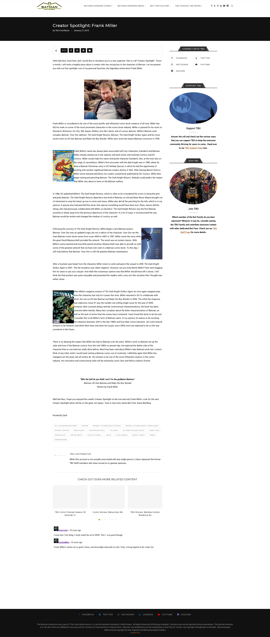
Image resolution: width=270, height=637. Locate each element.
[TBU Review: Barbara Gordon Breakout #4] (145, 496)
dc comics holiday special (134, 430)
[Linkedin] (221, 5)
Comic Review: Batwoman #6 (107, 512)
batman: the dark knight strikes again (142, 426)
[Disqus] (107, 560)
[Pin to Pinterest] (83, 50)
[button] (56, 502)
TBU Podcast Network (188, 6)
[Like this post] (65, 50)
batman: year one (62, 430)
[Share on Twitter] (77, 50)
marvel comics (138, 435)
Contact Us (135, 633)
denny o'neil (154, 430)
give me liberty (76, 435)
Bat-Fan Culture (159, 6)
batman (85, 426)
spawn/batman (61, 440)
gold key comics (94, 435)
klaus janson (122, 435)
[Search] (232, 5)
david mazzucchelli (97, 430)
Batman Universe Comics (98, 6)
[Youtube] (224, 5)
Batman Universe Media (131, 6)
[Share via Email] (89, 50)
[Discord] (228, 5)
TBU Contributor (62, 30)
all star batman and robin (66, 426)
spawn (152, 435)
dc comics (114, 430)
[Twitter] (215, 5)
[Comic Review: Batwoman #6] (107, 496)
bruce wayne (79, 430)
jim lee (108, 435)
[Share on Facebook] (71, 50)
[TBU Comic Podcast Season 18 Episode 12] (70, 496)
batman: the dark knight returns (107, 426)
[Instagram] (218, 5)
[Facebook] (211, 5)
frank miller (60, 435)
